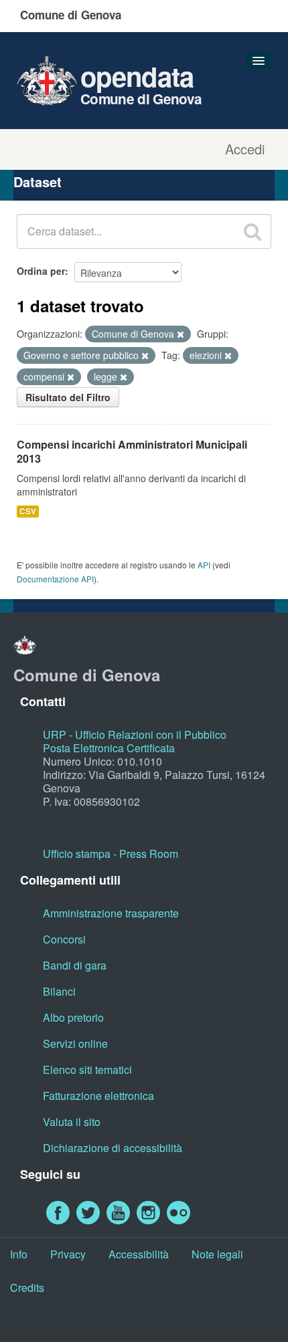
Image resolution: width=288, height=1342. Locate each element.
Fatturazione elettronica (98, 1095)
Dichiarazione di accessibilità (112, 1147)
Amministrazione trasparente (111, 913)
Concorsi (64, 939)
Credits (27, 1287)
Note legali (217, 1254)
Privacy (68, 1254)
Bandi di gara (74, 965)
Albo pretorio (73, 1017)
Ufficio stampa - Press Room (110, 853)
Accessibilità (139, 1254)
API (204, 564)
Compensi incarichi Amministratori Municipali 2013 (132, 451)
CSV (27, 511)
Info (18, 1254)
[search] (252, 231)
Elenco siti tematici (87, 1069)
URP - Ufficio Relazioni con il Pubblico (134, 734)
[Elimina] (180, 334)
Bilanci (59, 991)
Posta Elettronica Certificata (109, 748)
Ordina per (41, 270)
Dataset (37, 181)
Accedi (245, 149)
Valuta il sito (71, 1121)
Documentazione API (55, 578)
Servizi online (75, 1043)
